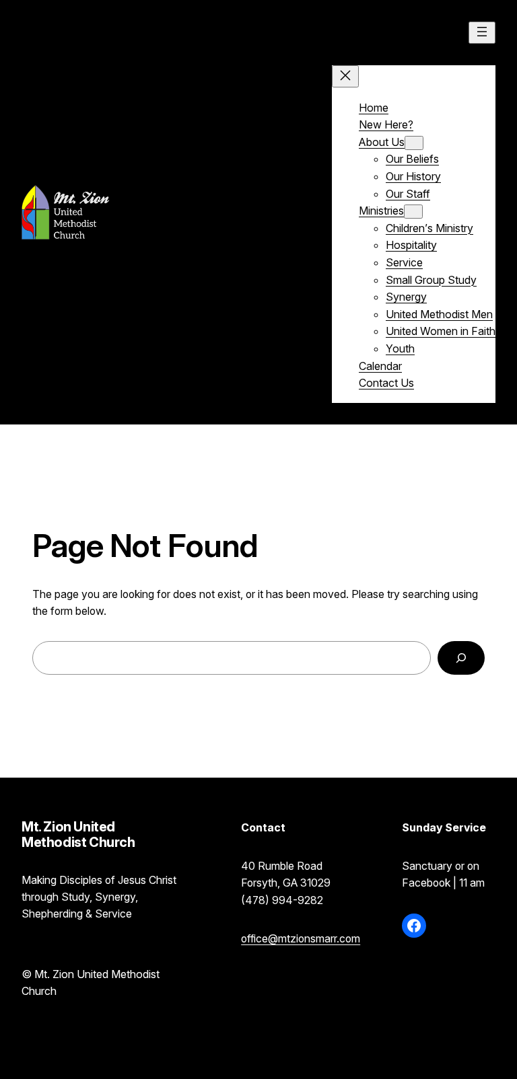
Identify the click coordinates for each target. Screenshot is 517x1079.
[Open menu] (482, 33)
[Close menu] (345, 76)
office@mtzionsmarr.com (300, 938)
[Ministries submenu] (413, 211)
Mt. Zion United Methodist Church (214, 211)
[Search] (461, 657)
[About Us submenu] (414, 143)
